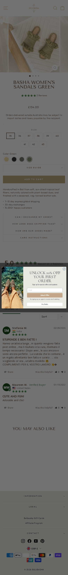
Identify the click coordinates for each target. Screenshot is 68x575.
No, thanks (45, 304)
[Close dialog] (64, 268)
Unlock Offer (44, 295)
